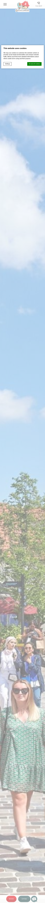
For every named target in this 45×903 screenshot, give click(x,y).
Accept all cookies (34, 64)
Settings (7, 64)
